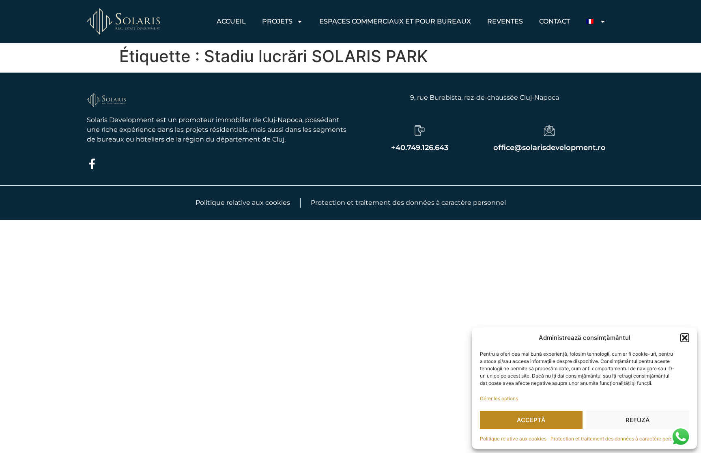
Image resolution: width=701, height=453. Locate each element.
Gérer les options (499, 398)
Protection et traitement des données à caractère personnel (617, 439)
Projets (277, 21)
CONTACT (554, 21)
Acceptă (531, 420)
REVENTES (505, 21)
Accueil (231, 21)
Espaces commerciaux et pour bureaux (395, 21)
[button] (685, 338)
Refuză (638, 420)
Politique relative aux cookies (513, 439)
